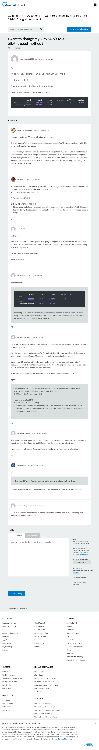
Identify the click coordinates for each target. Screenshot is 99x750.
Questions (33, 15)
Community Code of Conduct (17, 609)
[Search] (41, 29)
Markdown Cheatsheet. (80, 554)
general (17, 48)
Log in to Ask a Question (79, 29)
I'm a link (76, 573)
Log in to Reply (16, 594)
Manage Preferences (89, 745)
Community (15, 15)
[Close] (95, 723)
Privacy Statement (65, 739)
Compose (18, 535)
